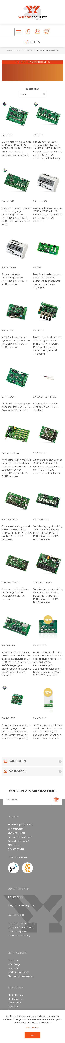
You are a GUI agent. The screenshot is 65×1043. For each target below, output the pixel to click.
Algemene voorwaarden (20, 976)
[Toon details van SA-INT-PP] (17, 182)
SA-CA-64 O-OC (10, 582)
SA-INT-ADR (9, 396)
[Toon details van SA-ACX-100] (17, 699)
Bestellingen (14, 1002)
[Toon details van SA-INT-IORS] (17, 249)
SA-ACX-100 (8, 718)
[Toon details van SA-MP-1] (48, 249)
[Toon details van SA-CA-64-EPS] (17, 501)
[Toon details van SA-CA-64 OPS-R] (48, 564)
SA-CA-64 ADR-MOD (44, 396)
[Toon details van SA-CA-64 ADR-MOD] (48, 378)
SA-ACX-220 (39, 645)
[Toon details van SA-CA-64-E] (48, 434)
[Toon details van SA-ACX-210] (48, 699)
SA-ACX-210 (39, 718)
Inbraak (19, 50)
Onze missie (14, 968)
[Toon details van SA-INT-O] (48, 116)
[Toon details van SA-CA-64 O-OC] (17, 564)
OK (32, 1035)
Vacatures (13, 960)
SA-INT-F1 (38, 330)
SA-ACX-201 (8, 645)
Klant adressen (15, 999)
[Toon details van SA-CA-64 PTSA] (17, 434)
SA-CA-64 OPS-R (42, 582)
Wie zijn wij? (14, 964)
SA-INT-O (38, 135)
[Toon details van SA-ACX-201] (17, 627)
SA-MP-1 (38, 267)
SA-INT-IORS (9, 267)
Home (9, 50)
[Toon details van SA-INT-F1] (48, 312)
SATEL (30, 50)
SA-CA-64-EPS (10, 519)
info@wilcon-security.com (21, 905)
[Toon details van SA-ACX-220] (48, 627)
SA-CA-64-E (39, 453)
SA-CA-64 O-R (41, 519)
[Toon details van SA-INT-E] (17, 116)
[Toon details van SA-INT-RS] (17, 312)
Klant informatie (16, 995)
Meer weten (32, 1027)
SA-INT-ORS (40, 201)
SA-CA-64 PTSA (10, 453)
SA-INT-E (7, 135)
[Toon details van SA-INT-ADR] (17, 378)
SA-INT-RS (8, 330)
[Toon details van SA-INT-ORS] (48, 182)
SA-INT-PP (8, 201)
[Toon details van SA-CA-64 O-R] (48, 501)
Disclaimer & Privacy (18, 972)
